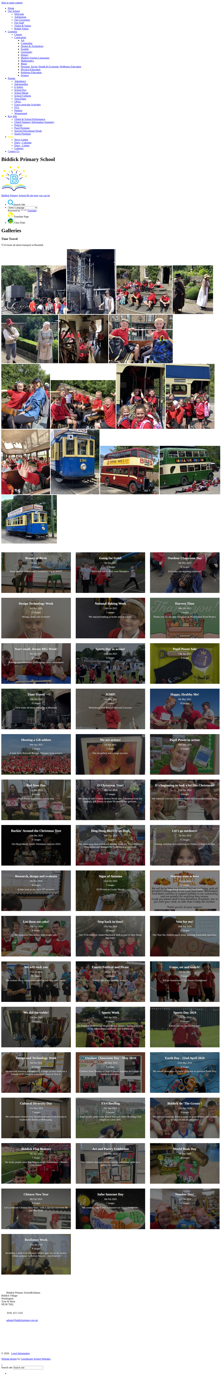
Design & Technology (32, 46)
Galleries (18, 148)
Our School (14, 11)
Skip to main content (11, 2)
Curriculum (20, 37)
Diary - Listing (21, 145)
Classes (18, 34)
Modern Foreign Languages (35, 57)
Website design (9, 1359)
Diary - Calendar (23, 142)
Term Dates (20, 98)
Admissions (20, 17)
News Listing (21, 139)
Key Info (12, 116)
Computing (26, 43)
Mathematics (27, 60)
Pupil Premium (22, 128)
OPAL (17, 101)
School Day (20, 90)
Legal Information (20, 1353)
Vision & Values (22, 25)
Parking (18, 110)
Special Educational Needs (28, 131)
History (24, 55)
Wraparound (20, 113)
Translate (32, 210)
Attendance (20, 81)
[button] (11, 202)
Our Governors (22, 20)
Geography (26, 52)
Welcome (19, 14)
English (25, 49)
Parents (11, 78)
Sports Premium (22, 133)
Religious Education (31, 72)
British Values (21, 28)
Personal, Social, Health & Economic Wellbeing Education (51, 66)
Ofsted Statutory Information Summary (34, 122)
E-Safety (18, 87)
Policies (18, 125)
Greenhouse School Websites (36, 1359)
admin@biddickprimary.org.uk (22, 1320)
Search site (6, 1367)
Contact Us (13, 151)
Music (24, 63)
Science (25, 75)
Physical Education (30, 69)
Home (11, 8)
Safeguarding (21, 84)
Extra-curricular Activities (27, 104)
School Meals (21, 93)
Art (22, 40)
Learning (12, 31)
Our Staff (19, 22)
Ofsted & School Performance (29, 119)
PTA (16, 107)
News (11, 136)
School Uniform (22, 95)
